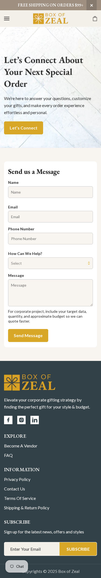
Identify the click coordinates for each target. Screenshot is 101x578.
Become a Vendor (20, 445)
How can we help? (25, 253)
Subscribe (78, 549)
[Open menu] (12, 18)
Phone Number (21, 229)
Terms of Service (20, 498)
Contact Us (14, 488)
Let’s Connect (23, 127)
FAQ (8, 455)
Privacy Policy (17, 479)
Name (13, 182)
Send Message (28, 335)
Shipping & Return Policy (26, 507)
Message (16, 275)
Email (13, 207)
